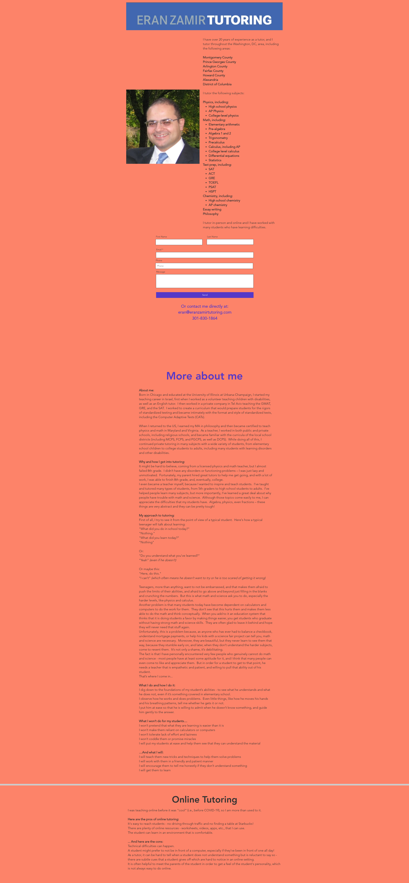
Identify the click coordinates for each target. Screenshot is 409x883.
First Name (161, 236)
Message (160, 272)
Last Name (212, 236)
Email (159, 249)
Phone (159, 260)
